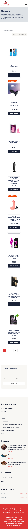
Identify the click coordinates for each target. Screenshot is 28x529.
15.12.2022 (10, 458)
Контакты (5, 421)
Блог (3, 418)
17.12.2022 (10, 451)
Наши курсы (6, 414)
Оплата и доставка (8, 430)
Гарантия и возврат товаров (10, 427)
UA (3, 433)
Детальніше (14, 75)
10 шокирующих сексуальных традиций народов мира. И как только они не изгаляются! (17, 447)
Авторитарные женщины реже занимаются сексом (17, 463)
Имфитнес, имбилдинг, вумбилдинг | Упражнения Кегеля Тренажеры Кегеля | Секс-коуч (14, 510)
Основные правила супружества (13, 456)
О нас (4, 411)
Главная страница (7, 408)
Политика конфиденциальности (12, 424)
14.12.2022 (10, 466)
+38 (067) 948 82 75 (6, 477)
